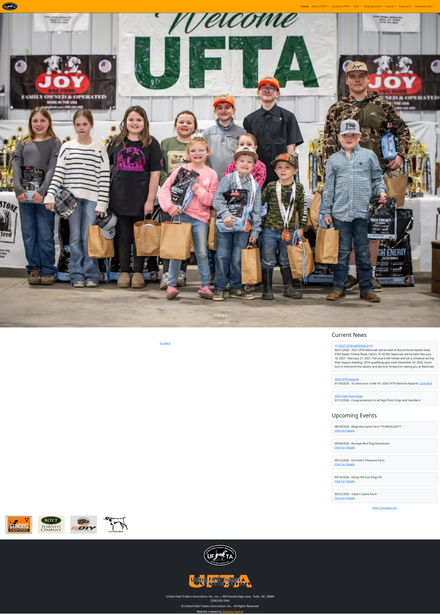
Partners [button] (404, 6)
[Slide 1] (213, 323)
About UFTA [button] (319, 6)
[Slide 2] (220, 323)
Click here (425, 383)
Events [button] (390, 6)
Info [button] (356, 6)
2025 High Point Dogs (349, 396)
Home (305, 6)
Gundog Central (232, 611)
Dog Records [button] (372, 6)
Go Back (165, 343)
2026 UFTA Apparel (347, 379)
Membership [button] (423, 6)
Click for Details (345, 431)
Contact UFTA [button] (340, 6)
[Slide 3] (226, 323)
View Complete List (384, 508)
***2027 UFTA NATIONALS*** (354, 346)
